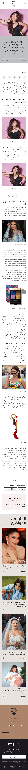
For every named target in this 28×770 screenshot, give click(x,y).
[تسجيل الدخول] (20, 4)
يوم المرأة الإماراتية (21, 485)
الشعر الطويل (12, 147)
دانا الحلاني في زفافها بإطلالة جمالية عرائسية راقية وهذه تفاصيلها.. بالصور (14, 653)
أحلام (12, 250)
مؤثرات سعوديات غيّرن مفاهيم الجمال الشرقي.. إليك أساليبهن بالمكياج (14, 567)
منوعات (7, 725)
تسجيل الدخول (14, 757)
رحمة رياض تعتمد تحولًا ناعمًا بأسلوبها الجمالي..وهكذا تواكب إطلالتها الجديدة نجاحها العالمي (14, 604)
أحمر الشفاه (7, 489)
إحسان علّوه (14, 53)
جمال (11, 725)
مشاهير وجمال (23, 60)
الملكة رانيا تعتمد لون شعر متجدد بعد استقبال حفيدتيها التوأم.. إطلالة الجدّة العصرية (14, 691)
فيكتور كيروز (11, 485)
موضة (19, 725)
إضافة (5, 731)
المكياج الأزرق (22, 489)
